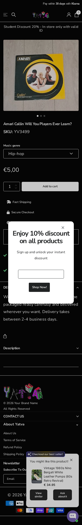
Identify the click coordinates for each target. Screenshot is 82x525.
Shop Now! (39, 287)
